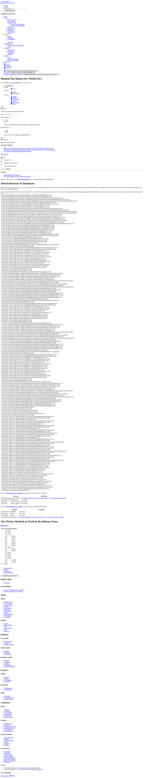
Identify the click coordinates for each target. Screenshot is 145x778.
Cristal (9, 47)
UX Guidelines (8, 729)
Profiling (6, 745)
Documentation (8, 625)
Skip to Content (5, 1)
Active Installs (11, 31)
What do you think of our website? (13, 591)
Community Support (12, 59)
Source (14, 96)
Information (15, 102)
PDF (5, 122)
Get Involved (10, 50)
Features (6, 678)
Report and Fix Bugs (9, 759)
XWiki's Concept (11, 19)
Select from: (6, 145)
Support (6, 623)
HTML (6, 132)
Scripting (6, 663)
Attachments (15, 99)
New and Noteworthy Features (57, 498)
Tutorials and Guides (9, 666)
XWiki (9, 36)
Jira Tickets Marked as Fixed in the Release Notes (17, 176)
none (7, 154)
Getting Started (8, 641)
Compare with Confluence (18, 24)
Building (6, 739)
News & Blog (11, 21)
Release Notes (8, 608)
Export (14, 92)
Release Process (8, 723)
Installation (7, 652)
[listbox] (72, 126)
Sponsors (6, 631)
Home (5, 16)
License (9, 33)
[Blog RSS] (14, 776)
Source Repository (9, 737)
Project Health (8, 712)
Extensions (10, 38)
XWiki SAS (39, 769)
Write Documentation (9, 757)
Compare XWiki (11, 22)
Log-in (6, 7)
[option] (74, 122)
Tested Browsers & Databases (12, 175)
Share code (7, 762)
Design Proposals (8, 731)
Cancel (8, 169)
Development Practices (10, 726)
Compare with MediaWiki (18, 25)
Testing (6, 742)
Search (6, 9)
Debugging (7, 743)
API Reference (8, 665)
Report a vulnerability (10, 760)
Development (11, 51)
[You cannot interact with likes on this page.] (2, 564)
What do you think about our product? (14, 590)
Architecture (7, 662)
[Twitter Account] (10, 776)
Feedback (10, 54)
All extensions (8, 688)
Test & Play (7, 753)
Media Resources (8, 614)
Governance (7, 711)
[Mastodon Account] (5, 776)
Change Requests (8, 572)
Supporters (7, 583)
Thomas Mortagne (15, 82)
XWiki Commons (8, 699)
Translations (10, 53)
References (10, 30)
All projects (10, 42)
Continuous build (8, 740)
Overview (6, 677)
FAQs (9, 57)
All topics (6, 643)
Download (7, 62)
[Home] (5, 71)
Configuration (7, 654)
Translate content (8, 756)
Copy (14, 89)
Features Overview (9, 644)
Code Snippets (11, 39)
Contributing (7, 751)
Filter (2, 114)
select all (3, 154)
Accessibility (7, 617)
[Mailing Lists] (12, 776)
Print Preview (16, 93)
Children (14, 98)
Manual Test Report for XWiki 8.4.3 (13, 74)
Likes (14, 104)
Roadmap (10, 27)
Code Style (7, 725)
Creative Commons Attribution (28, 768)
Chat (5, 629)
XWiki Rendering (8, 697)
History (14, 101)
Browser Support (8, 717)
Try (5, 63)
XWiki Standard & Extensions (15, 45)
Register (6, 5)
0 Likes (6, 563)
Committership (8, 714)
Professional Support (12, 60)
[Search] (9, 9)
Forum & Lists (8, 628)
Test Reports (7, 72)
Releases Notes (11, 28)
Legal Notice (7, 615)
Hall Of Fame (7, 715)
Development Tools (9, 728)
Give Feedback (8, 754)
